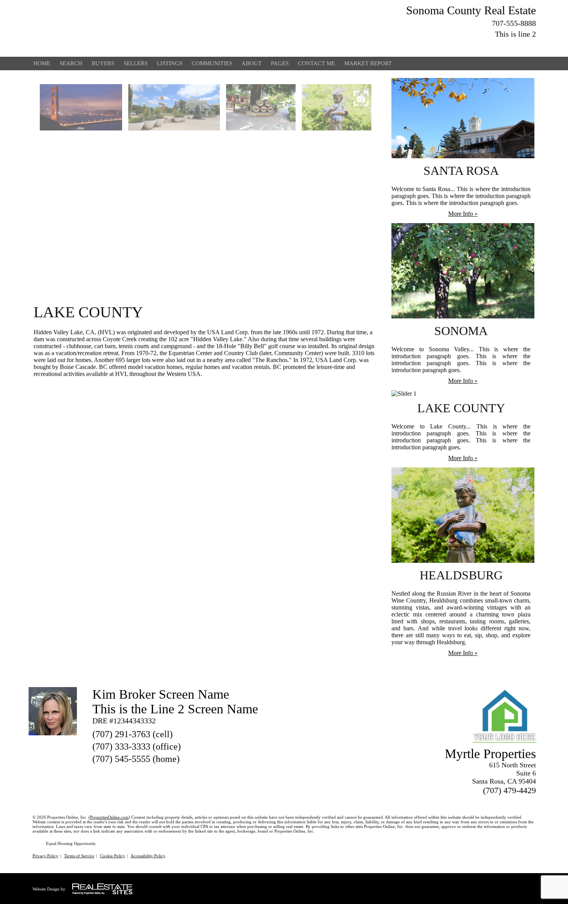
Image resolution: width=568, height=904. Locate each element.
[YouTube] (489, 46)
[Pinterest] (517, 46)
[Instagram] (531, 46)
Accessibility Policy (148, 855)
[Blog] (503, 46)
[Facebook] (461, 46)
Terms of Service (79, 855)
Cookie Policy (112, 855)
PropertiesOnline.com (109, 817)
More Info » (463, 213)
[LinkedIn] (475, 46)
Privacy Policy (45, 855)
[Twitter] (447, 46)
